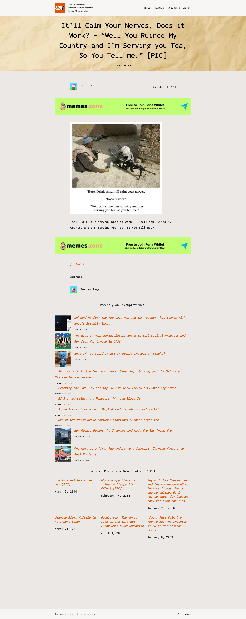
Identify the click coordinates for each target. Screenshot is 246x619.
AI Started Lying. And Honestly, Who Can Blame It (99, 398)
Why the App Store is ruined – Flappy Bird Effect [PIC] (118, 484)
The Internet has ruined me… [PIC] (74, 482)
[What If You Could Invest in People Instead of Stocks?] (63, 359)
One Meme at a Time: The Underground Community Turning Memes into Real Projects (129, 451)
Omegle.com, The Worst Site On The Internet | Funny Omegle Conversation (122, 522)
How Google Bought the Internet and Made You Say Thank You (123, 430)
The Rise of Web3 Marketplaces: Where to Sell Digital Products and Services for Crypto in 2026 (129, 338)
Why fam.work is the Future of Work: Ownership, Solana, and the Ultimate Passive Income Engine (117, 374)
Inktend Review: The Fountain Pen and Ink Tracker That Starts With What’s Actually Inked (129, 320)
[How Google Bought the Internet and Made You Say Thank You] (63, 436)
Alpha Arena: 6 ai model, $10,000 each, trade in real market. (109, 409)
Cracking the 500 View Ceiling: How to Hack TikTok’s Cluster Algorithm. (118, 388)
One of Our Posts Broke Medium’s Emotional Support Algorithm (108, 420)
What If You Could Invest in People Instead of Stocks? (119, 353)
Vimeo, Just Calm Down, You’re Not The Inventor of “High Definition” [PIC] (167, 524)
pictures (77, 264)
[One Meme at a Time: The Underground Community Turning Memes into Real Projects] (63, 454)
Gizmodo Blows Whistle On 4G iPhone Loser (75, 519)
